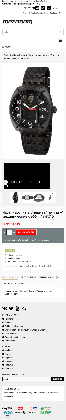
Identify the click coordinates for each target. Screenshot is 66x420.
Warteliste (52, 393)
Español (40, 13)
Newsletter (9, 396)
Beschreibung (10, 277)
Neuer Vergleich (42, 240)
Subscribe (57, 379)
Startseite (8, 55)
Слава (17, 258)
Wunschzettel (39, 393)
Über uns (9, 322)
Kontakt (8, 361)
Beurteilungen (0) (49, 277)
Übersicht (9, 368)
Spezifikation (28, 277)
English (34, 13)
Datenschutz (10, 333)
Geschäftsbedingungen (15, 337)
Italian (47, 13)
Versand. (7, 283)
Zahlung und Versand (14, 326)
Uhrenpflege (10, 341)
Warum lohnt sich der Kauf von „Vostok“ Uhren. (25, 330)
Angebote (9, 357)
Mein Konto (9, 393)
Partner (8, 354)
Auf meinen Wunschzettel (19, 240)
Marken (8, 350)
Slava (15, 55)
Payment (20, 283)
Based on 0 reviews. (28, 266)
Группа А (23, 55)
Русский (26, 13)
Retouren (9, 365)
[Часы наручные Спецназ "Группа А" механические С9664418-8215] (15, 197)
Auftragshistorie (24, 393)
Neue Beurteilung (46, 266)
